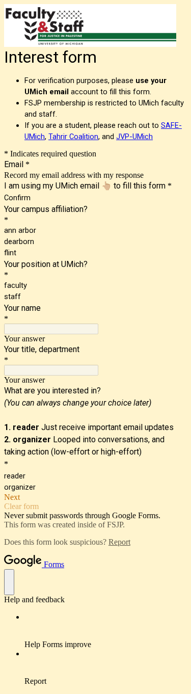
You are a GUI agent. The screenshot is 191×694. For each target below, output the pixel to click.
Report (119, 542)
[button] (95, 497)
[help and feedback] (9, 582)
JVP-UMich (134, 136)
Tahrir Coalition (73, 136)
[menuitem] (105, 630)
